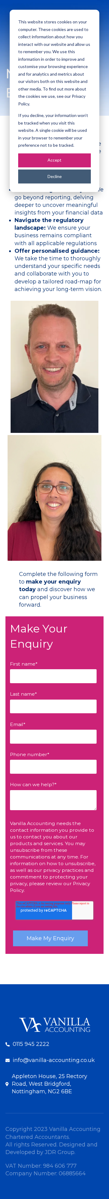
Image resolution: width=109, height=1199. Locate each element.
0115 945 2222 (31, 1044)
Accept (54, 160)
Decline (55, 176)
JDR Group (59, 1152)
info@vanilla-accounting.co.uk (54, 1060)
